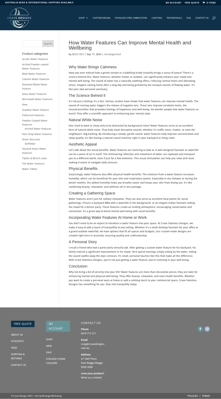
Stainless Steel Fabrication (131, 18)
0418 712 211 (88, 333)
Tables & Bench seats (34, 158)
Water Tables (29, 169)
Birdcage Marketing (52, 395)
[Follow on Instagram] (207, 329)
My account (173, 3)
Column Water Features (35, 79)
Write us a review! (91, 377)
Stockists (17, 341)
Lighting (157, 18)
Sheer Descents (31, 139)
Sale (49, 352)
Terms (206, 395)
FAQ (188, 18)
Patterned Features (33, 115)
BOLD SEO (78, 54)
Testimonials (174, 18)
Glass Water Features (34, 94)
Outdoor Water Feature (35, 109)
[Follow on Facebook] (200, 329)
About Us (17, 334)
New (24, 104)
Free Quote (192, 3)
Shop (82, 18)
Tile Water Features (33, 163)
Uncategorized (112, 54)
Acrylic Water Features (35, 59)
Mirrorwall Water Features (37, 99)
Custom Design (101, 18)
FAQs (14, 347)
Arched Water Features (38, 128)
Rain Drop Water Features (37, 134)
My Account (56, 326)
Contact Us (202, 18)
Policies (193, 395)
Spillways (30, 143)
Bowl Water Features (34, 73)
